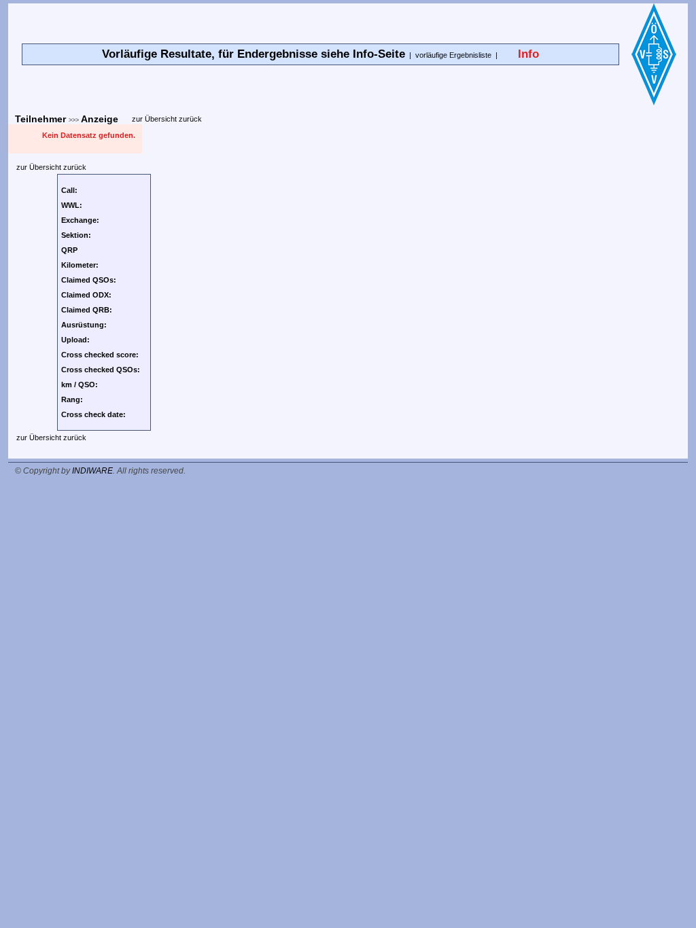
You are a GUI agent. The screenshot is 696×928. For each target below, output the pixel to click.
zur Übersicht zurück (167, 119)
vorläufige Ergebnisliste (453, 55)
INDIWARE (92, 471)
